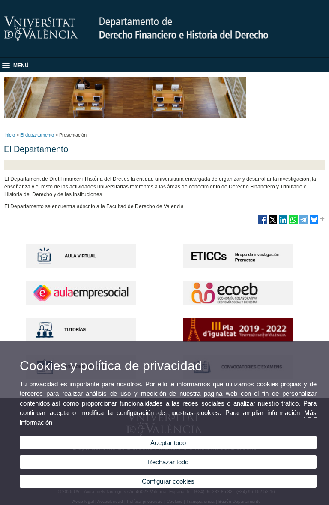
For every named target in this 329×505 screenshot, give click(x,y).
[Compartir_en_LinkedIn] (283, 223)
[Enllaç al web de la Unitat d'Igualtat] (238, 340)
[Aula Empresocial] (81, 303)
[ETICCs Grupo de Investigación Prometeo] (238, 266)
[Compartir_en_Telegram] (304, 223)
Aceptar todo (168, 442)
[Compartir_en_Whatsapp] (293, 223)
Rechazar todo (167, 462)
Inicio (9, 134)
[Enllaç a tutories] (81, 340)
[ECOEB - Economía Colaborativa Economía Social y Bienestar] (238, 303)
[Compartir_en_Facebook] (262, 223)
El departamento (37, 134)
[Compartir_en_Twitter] (273, 223)
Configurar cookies (168, 481)
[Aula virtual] (81, 266)
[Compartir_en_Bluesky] (314, 223)
